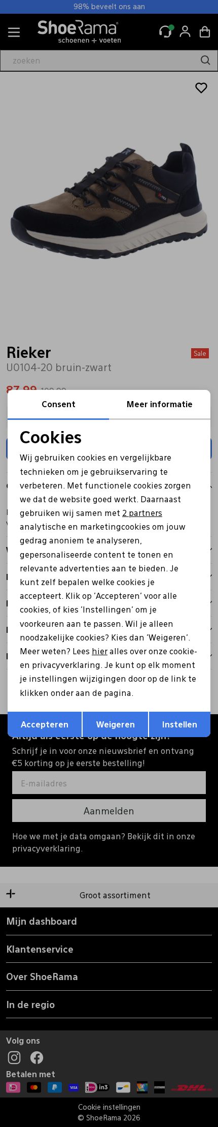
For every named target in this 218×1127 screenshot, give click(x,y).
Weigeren (115, 724)
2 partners (142, 512)
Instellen (179, 724)
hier (99, 651)
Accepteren (44, 724)
